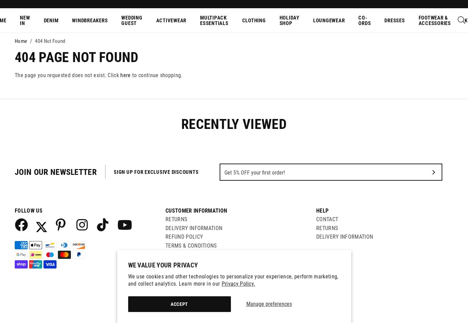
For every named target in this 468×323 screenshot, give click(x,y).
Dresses (394, 20)
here (125, 75)
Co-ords (364, 21)
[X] (41, 224)
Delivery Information (193, 228)
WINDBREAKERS (90, 20)
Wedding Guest (131, 21)
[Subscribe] (433, 172)
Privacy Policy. (238, 283)
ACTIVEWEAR (171, 20)
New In (25, 21)
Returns (176, 219)
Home (21, 41)
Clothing (254, 20)
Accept (179, 304)
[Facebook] (21, 224)
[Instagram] (82, 224)
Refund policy (184, 237)
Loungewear (329, 20)
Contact (327, 219)
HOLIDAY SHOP (289, 21)
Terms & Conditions (191, 245)
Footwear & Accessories (435, 21)
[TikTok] (103, 224)
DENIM (51, 20)
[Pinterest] (62, 224)
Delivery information (344, 237)
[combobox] (462, 20)
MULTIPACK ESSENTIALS (214, 21)
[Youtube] (124, 224)
